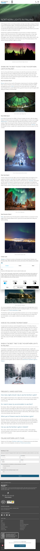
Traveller (4, 467)
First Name (3, 455)
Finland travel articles (26, 443)
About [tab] (33, 265)
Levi (2, 118)
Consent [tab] (6, 265)
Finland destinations (13, 310)
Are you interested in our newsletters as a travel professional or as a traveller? (14, 464)
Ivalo (11, 179)
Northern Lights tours (17, 441)
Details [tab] (20, 265)
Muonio (33, 124)
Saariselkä (31, 180)
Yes (3, 471)
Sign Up (20, 475)
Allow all (32, 287)
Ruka (2, 216)
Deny (7, 287)
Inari (9, 183)
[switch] (15, 283)
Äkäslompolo (4, 121)
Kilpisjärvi (3, 259)
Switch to (20, 545)
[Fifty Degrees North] (5, 2)
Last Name (23, 455)
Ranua (2, 83)
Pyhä (12, 86)
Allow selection (20, 287)
